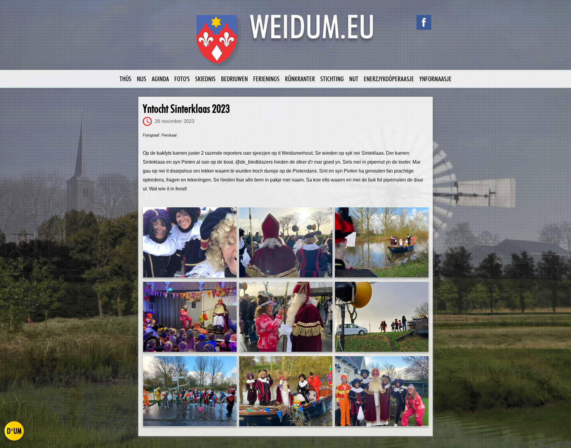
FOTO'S (182, 79)
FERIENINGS (266, 79)
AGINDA (160, 79)
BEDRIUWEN (234, 79)
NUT (353, 79)
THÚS (125, 79)
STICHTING (332, 79)
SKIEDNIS (205, 79)
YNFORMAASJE (435, 79)
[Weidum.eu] (285, 42)
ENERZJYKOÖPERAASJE (389, 79)
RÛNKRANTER (300, 79)
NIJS (141, 79)
